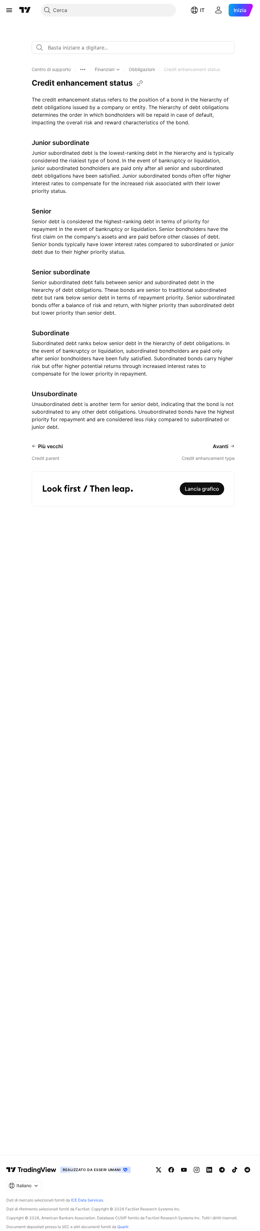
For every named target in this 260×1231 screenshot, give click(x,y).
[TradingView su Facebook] (171, 1169)
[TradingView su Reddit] (247, 1169)
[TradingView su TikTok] (234, 1169)
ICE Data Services (87, 1200)
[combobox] (133, 47)
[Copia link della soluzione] (140, 83)
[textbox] (135, 47)
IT (202, 10)
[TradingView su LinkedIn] (209, 1169)
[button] (51, 69)
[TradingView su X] (158, 1169)
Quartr (122, 1226)
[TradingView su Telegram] (222, 1169)
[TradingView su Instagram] (196, 1169)
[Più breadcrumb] (83, 69)
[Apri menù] (9, 10)
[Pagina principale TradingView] (25, 10)
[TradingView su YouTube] (183, 1169)
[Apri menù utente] (218, 10)
